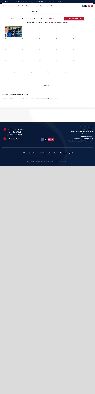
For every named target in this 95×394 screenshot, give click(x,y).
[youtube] (92, 6)
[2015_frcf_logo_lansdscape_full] (47, 125)
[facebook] (83, 6)
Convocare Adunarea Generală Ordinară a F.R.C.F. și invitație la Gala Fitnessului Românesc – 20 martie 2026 (32, 1)
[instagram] (89, 6)
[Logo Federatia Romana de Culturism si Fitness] (12, 10)
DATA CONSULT (64, 161)
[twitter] (86, 6)
